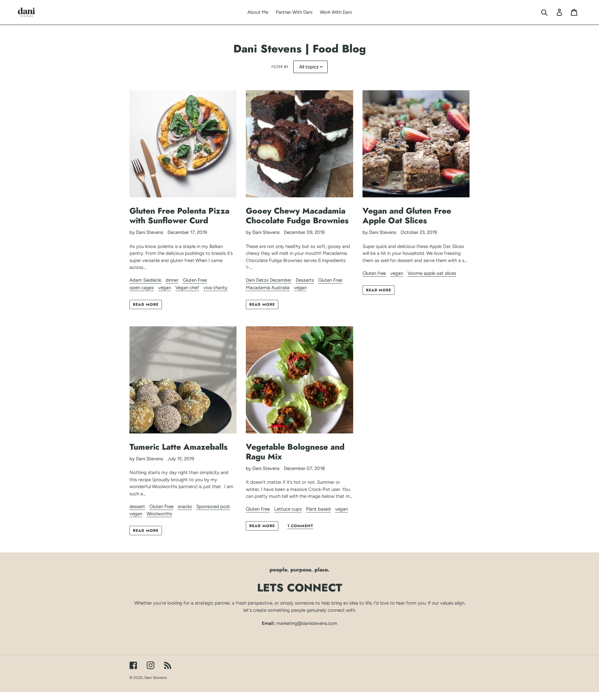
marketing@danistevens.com (306, 623)
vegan (164, 287)
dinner (172, 280)
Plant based (318, 509)
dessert (137, 506)
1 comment (300, 526)
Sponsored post (213, 506)
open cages (141, 287)
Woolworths (159, 514)
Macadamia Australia (268, 287)
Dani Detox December (268, 280)
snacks (185, 506)
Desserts (305, 280)
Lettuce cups (288, 509)
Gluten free (374, 273)
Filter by (279, 67)
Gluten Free (195, 280)
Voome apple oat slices (431, 273)
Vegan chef (187, 287)
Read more (145, 304)
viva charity (215, 287)
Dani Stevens (155, 677)
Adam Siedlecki (145, 280)
